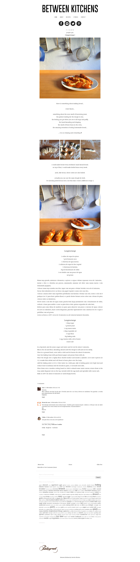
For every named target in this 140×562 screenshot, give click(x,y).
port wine (61, 509)
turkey (92, 516)
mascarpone (63, 503)
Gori (43, 387)
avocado (84, 485)
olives (83, 505)
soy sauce (90, 512)
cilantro (99, 490)
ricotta (75, 511)
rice (72, 511)
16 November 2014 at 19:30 (58, 402)
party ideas (58, 507)
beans (58, 486)
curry (76, 494)
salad (100, 511)
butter (84, 489)
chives (82, 490)
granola (90, 498)
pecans (80, 507)
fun (97, 496)
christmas (94, 490)
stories (78, 514)
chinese (79, 490)
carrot (40, 490)
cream (52, 494)
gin (55, 498)
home (64, 500)
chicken (66, 490)
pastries (66, 507)
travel (82, 516)
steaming (74, 514)
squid (70, 514)
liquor (83, 501)
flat (87, 496)
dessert (96, 494)
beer (64, 486)
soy (87, 512)
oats (75, 505)
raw (70, 511)
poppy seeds (52, 509)
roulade (90, 511)
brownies (55, 489)
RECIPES (68, 17)
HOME (55, 17)
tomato (73, 516)
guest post (98, 498)
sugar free (98, 514)
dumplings (52, 496)
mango (99, 501)
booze (94, 486)
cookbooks (92, 492)
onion (86, 505)
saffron (96, 511)
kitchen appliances (44, 501)
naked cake (53, 505)
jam (90, 500)
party (52, 507)
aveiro (80, 485)
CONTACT (83, 17)
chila (73, 490)
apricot (64, 485)
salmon (41, 512)
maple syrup (42, 503)
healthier (57, 500)
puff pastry (81, 509)
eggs (68, 496)
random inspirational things (52, 511)
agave (40, 485)
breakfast (42, 489)
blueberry (89, 486)
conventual (87, 492)
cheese (50, 490)
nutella (64, 505)
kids (97, 500)
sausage (50, 512)
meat (68, 503)
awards (89, 485)
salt (44, 512)
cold (75, 492)
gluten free (66, 498)
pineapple (99, 507)
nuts (72, 505)
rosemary (83, 511)
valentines (41, 518)
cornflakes (41, 494)
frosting (90, 496)
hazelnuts (51, 500)
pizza (45, 509)
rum (94, 511)
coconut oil (63, 492)
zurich (90, 518)
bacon (92, 485)
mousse (85, 503)
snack (81, 512)
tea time (59, 516)
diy (41, 496)
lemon (69, 501)
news (57, 505)
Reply (43, 397)
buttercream (89, 489)
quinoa (99, 509)
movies (89, 503)
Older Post (99, 464)
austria (72, 485)
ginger (58, 498)
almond (45, 485)
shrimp (69, 512)
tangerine (52, 516)
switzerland (46, 516)
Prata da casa (46, 402)
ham (47, 500)
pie (95, 507)
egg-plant (64, 496)
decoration (86, 494)
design (90, 494)
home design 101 (69, 500)
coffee (72, 492)
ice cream (82, 500)
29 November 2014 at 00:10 (53, 417)
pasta (62, 507)
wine (79, 518)
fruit (94, 496)
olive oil (79, 505)
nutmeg (68, 505)
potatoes (72, 509)
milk (81, 503)
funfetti (99, 496)
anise (50, 485)
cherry (61, 490)
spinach (59, 514)
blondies (85, 486)
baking (98, 485)
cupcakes (72, 494)
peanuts (74, 507)
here (65, 180)
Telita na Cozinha (56, 424)
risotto (79, 511)
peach (69, 507)
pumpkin (87, 509)
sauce (46, 512)
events (76, 496)
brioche (47, 489)
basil (51, 486)
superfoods (41, 516)
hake (40, 500)
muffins (99, 503)
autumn (76, 485)
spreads (63, 514)
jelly (92, 500)
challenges (45, 490)
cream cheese (58, 494)
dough (44, 496)
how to (78, 500)
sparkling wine (97, 512)
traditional (78, 516)
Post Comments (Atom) (50, 467)
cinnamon (45, 492)
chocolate (88, 490)
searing (58, 512)
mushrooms (42, 505)
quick (95, 509)
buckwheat (75, 489)
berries (68, 486)
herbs (61, 500)
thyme (65, 516)
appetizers (54, 485)
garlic (41, 498)
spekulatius (47, 514)
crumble (64, 494)
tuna (90, 516)
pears (77, 507)
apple (60, 485)
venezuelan (62, 518)
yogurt (83, 518)
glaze (62, 498)
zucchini (87, 518)
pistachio (41, 509)
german (45, 498)
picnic (92, 507)
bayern (54, 486)
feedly (43, 427)
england (72, 496)
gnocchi (71, 498)
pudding (76, 509)
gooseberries (85, 498)
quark (91, 509)
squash (66, 514)
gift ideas (49, 498)
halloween (44, 500)
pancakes (41, 507)
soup (84, 512)
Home (70, 464)
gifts (53, 498)
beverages (74, 486)
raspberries (66, 511)
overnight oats (97, 505)
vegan (50, 518)
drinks (48, 496)
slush (77, 512)
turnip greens (98, 516)
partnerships (47, 507)
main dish (93, 501)
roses (87, 511)
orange (90, 505)
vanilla (46, 518)
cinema (40, 492)
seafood (55, 512)
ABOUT (61, 17)
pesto (88, 507)
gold (74, 498)
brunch (62, 489)
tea (55, 516)
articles (68, 485)
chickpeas (70, 490)
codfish (68, 492)
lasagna (60, 501)
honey (74, 500)
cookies (97, 492)
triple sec (86, 516)
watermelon (71, 518)
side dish (73, 512)
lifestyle (77, 501)
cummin (68, 494)
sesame (65, 512)
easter (56, 496)
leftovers (64, 501)
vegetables (55, 518)
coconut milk (56, 492)
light (80, 501)
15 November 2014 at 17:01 (52, 387)
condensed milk (80, 492)
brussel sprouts (69, 489)
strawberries (83, 514)
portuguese (66, 509)
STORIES (75, 17)
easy (60, 496)
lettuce (73, 501)
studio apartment (91, 514)
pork (57, 509)
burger (80, 489)
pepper (84, 507)
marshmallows (56, 503)
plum (48, 509)
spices (52, 514)
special (41, 514)
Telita (44, 417)
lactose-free (56, 501)
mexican (78, 503)
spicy (55, 514)
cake (94, 489)
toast (69, 516)
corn (100, 492)
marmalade (49, 503)
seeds (62, 512)
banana (47, 486)
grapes (93, 498)
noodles (60, 505)
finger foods (81, 496)
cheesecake (56, 490)
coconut (51, 492)
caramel (98, 489)
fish (85, 496)
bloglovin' (48, 427)
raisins (41, 511)
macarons (87, 501)
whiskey (76, 518)
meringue (73, 503)
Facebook (55, 427)
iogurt (87, 500)
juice (94, 500)
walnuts (66, 518)
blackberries (79, 486)
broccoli (51, 489)
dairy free (80, 494)
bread (99, 486)
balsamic (41, 486)
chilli (76, 490)
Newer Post (41, 464)
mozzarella (94, 503)
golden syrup (79, 498)
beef (61, 486)
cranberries (47, 494)
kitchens (50, 501)
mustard (48, 505)
